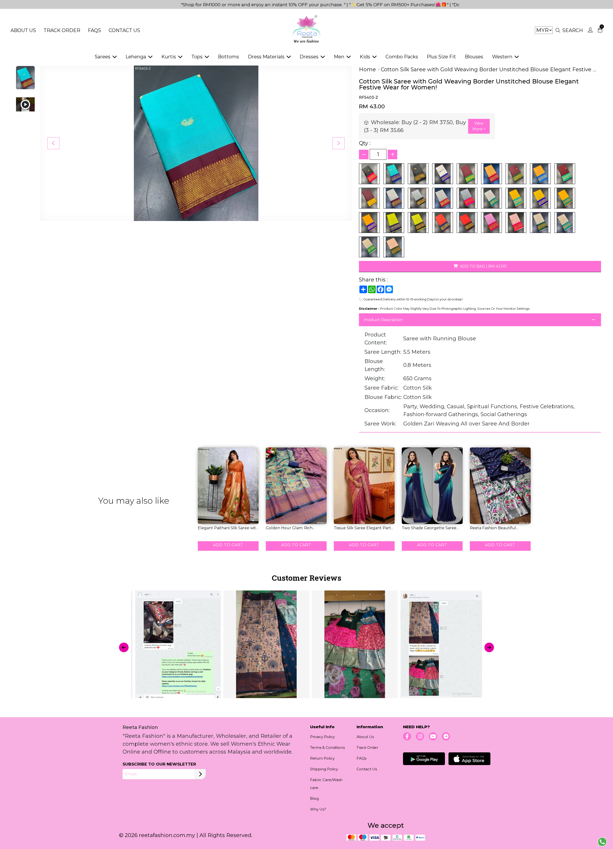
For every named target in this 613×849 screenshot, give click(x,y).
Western (503, 57)
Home (367, 69)
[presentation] (124, 647)
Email (131, 774)
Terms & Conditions (327, 747)
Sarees (103, 57)
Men (340, 57)
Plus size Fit (441, 57)
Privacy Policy (322, 736)
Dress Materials (267, 57)
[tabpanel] (306, 647)
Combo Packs (402, 57)
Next (339, 143)
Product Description (383, 320)
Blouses (474, 57)
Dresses (310, 57)
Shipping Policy (324, 769)
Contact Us (124, 30)
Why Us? (318, 809)
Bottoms (228, 57)
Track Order (62, 30)
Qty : (364, 143)
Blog (314, 798)
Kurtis (169, 57)
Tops (197, 57)
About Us (23, 30)
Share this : (373, 279)
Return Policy (322, 758)
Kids (365, 57)
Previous (53, 143)
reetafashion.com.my (167, 835)
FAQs (94, 30)
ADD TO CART (228, 545)
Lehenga (136, 57)
